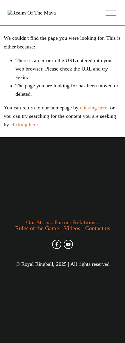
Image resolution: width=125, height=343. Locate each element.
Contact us (97, 228)
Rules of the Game (37, 228)
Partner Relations (74, 222)
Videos (72, 228)
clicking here (93, 108)
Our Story (37, 222)
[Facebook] (56, 244)
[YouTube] (68, 244)
